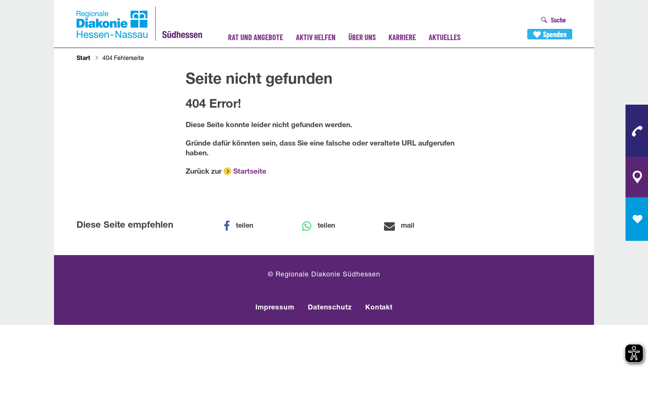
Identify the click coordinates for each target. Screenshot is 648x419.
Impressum (274, 308)
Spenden (555, 34)
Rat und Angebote (255, 37)
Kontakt (379, 308)
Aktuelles (444, 37)
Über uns (362, 37)
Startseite (249, 172)
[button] (243, 226)
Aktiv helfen (316, 37)
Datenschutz (330, 308)
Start (83, 59)
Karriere (402, 37)
